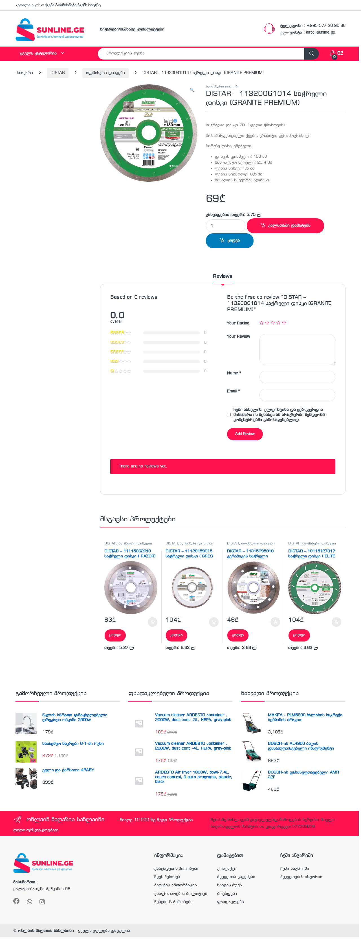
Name (234, 373)
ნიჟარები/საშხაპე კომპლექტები (132, 29)
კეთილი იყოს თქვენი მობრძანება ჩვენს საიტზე (58, 5)
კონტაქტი (226, 869)
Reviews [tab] (223, 276)
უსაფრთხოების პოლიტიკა (180, 894)
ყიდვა (234, 240)
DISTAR (57, 73)
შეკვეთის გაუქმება (236, 877)
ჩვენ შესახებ (167, 877)
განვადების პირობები (176, 869)
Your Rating (238, 323)
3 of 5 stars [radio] (273, 323)
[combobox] (201, 54)
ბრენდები (227, 894)
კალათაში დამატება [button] (146, 622)
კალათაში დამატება (289, 225)
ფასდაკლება (230, 902)
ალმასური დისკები (105, 73)
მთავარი (24, 73)
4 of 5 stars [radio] (278, 323)
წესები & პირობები (173, 902)
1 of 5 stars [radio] (261, 323)
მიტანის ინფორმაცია (175, 885)
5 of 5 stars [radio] (284, 323)
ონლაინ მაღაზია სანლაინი (46, 931)
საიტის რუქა (229, 885)
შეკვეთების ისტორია (301, 877)
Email (233, 391)
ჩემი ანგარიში (294, 869)
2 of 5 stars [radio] (267, 323)
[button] (192, 90)
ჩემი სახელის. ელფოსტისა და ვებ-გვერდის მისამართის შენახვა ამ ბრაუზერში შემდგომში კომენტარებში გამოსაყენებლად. (280, 415)
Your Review (238, 337)
